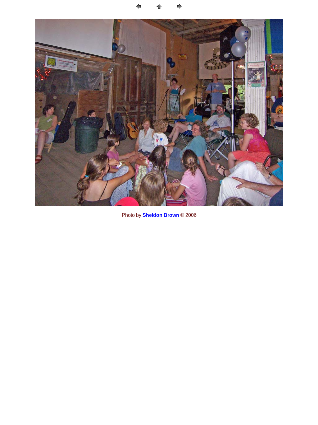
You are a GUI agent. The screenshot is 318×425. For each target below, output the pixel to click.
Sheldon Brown (161, 215)
